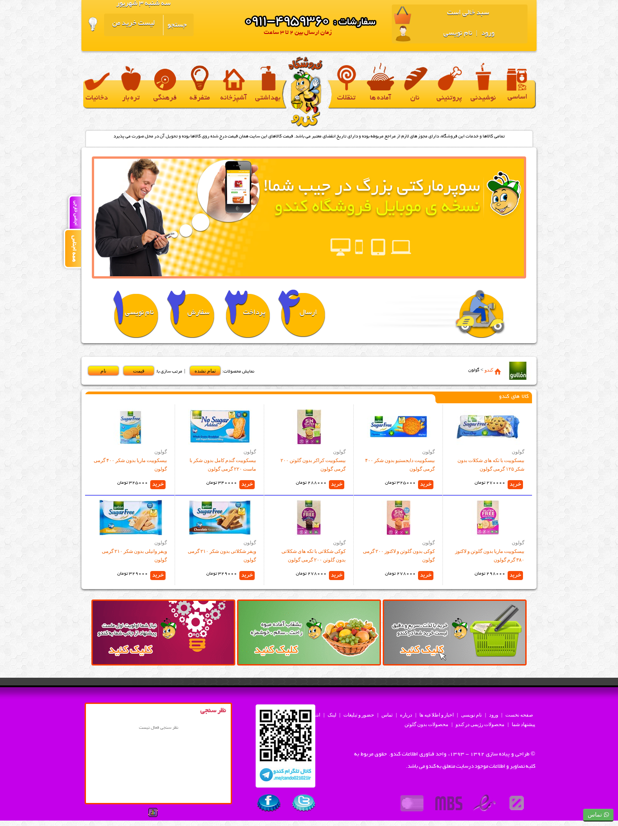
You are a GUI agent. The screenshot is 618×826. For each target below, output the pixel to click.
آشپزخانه (233, 98)
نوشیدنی (483, 98)
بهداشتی (267, 98)
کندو (489, 370)
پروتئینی (449, 98)
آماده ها (380, 98)
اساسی (518, 97)
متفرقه (200, 98)
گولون (518, 451)
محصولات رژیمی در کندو (480, 724)
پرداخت (254, 313)
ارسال (308, 313)
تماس (387, 714)
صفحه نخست (519, 714)
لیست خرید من (133, 24)
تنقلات (346, 98)
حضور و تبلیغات (358, 714)
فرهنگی (165, 98)
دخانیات (97, 98)
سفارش (198, 313)
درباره (406, 714)
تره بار (131, 98)
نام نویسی (457, 34)
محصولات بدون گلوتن (426, 724)
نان (414, 98)
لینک (332, 714)
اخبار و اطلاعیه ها (436, 714)
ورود (487, 34)
